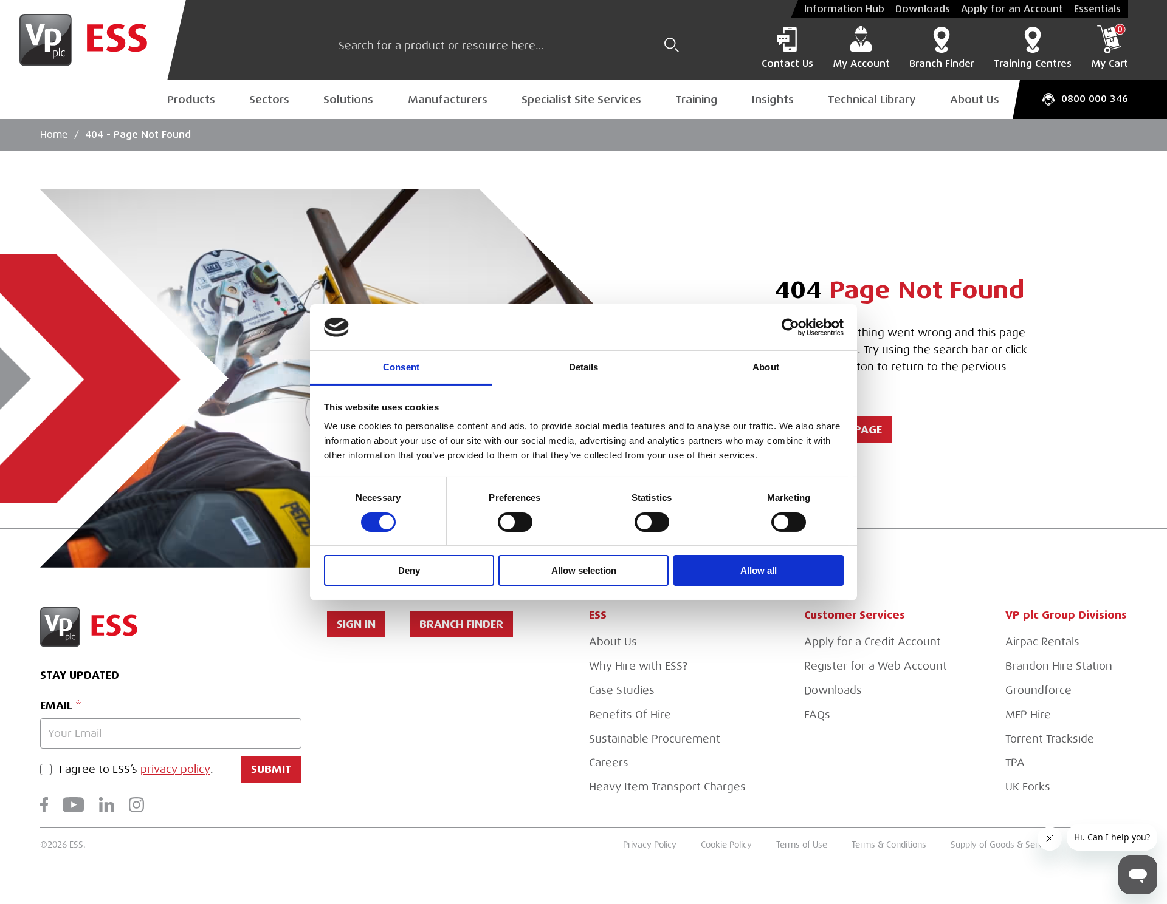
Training (696, 99)
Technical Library (872, 99)
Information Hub (844, 9)
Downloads (922, 9)
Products (191, 99)
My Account (861, 63)
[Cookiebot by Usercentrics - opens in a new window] (790, 327)
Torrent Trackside (1049, 739)
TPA (1015, 762)
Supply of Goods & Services (1004, 844)
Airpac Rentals (1042, 642)
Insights (773, 99)
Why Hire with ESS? (638, 666)
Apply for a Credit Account (872, 642)
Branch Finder (941, 63)
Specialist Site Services (581, 99)
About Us (974, 99)
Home (54, 134)
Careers (608, 762)
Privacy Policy (649, 844)
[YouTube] (73, 804)
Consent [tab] (401, 367)
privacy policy (175, 769)
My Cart (1109, 47)
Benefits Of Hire (630, 715)
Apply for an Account (1012, 9)
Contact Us (787, 63)
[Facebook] (44, 804)
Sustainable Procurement (654, 739)
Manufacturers (447, 99)
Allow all (758, 570)
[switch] (515, 522)
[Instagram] (136, 804)
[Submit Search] (671, 45)
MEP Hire (1028, 715)
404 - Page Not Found (138, 134)
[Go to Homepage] (93, 40)
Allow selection (583, 570)
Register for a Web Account (875, 666)
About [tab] (765, 367)
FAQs (817, 715)
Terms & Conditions (889, 844)
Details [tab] (584, 367)
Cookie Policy (726, 844)
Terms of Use (801, 844)
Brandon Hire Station (1058, 666)
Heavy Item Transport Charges (667, 787)
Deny (409, 570)
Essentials (1097, 9)
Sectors (269, 99)
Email (56, 705)
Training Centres (1033, 63)
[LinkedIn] (106, 804)
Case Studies (622, 690)
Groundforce (1038, 690)
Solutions (348, 99)
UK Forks (1027, 787)
